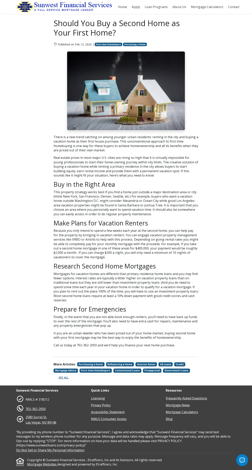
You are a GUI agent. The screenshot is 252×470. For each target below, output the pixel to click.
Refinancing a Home (119, 364)
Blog (169, 419)
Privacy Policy (101, 405)
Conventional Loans (127, 370)
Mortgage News (178, 405)
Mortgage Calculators (207, 7)
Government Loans (176, 370)
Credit (180, 364)
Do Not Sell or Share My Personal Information (50, 450)
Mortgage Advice (65, 370)
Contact (233, 7)
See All (63, 377)
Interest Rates (146, 364)
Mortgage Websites (42, 464)
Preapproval (152, 370)
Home (122, 7)
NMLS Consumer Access (109, 419)
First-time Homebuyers (108, 44)
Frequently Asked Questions (186, 398)
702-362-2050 (36, 409)
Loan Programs (156, 7)
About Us (179, 7)
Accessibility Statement (108, 412)
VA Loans (165, 364)
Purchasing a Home (134, 44)
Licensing (98, 398)
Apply (136, 7)
